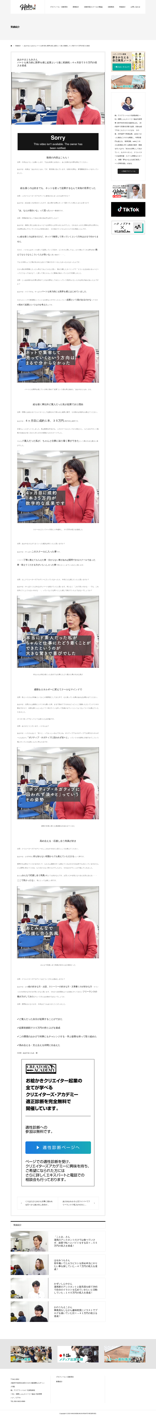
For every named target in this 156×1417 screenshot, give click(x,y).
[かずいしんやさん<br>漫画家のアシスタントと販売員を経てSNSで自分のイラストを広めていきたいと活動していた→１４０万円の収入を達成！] (29, 1288)
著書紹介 (76, 7)
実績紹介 (122, 7)
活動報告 (111, 7)
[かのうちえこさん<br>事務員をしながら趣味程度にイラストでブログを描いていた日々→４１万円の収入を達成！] (29, 1311)
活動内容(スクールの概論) (93, 7)
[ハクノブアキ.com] (27, 7)
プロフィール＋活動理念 (65, 1377)
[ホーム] (11, 46)
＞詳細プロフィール (128, 171)
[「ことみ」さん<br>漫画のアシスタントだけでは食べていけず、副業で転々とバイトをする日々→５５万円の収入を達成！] (29, 1241)
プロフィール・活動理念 (59, 7)
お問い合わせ (135, 7)
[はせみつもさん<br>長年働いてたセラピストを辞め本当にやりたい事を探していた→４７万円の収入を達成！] (29, 1264)
